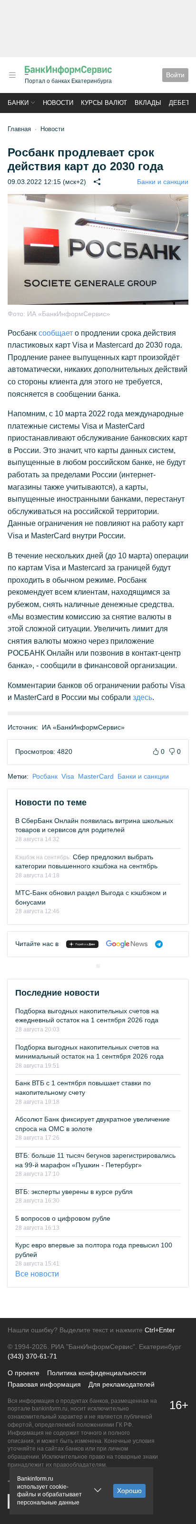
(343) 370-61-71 (32, 1356)
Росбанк (45, 776)
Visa (67, 776)
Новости (58, 102)
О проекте (23, 1373)
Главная (19, 129)
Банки (18, 102)
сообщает (56, 333)
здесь (142, 697)
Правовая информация (44, 1384)
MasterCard (96, 776)
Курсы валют (104, 102)
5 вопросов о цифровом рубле (62, 1218)
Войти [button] (175, 75)
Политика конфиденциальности (96, 1373)
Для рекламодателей (121, 1384)
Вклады (148, 102)
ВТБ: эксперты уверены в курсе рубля (74, 1191)
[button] (12, 75)
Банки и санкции (162, 181)
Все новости (37, 1274)
